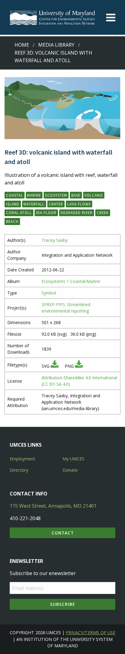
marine (34, 195)
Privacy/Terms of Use (90, 632)
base (75, 195)
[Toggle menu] (110, 17)
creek (103, 212)
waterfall (34, 204)
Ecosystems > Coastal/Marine (71, 281)
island (12, 204)
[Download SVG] (55, 366)
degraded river (77, 212)
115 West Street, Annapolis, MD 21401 (53, 505)
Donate (70, 470)
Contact (63, 533)
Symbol (49, 293)
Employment (22, 459)
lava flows (79, 204)
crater (56, 204)
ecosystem (56, 195)
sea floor (46, 212)
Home (22, 44)
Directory (19, 470)
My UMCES (73, 459)
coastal (14, 195)
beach (12, 221)
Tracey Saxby (55, 240)
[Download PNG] (79, 366)
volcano (93, 195)
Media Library (56, 44)
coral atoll (19, 212)
